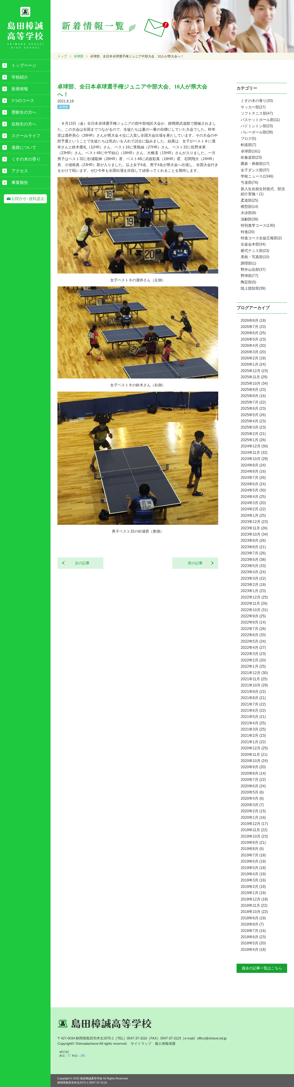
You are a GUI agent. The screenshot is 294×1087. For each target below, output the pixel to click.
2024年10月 (254, 459)
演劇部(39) (249, 219)
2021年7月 (253, 704)
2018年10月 (254, 912)
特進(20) (247, 232)
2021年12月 (254, 673)
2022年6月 (253, 635)
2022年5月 (253, 641)
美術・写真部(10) (255, 257)
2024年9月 (253, 465)
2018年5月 (253, 943)
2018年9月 (253, 918)
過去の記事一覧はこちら (262, 968)
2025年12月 (254, 371)
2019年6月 (253, 861)
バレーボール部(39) (257, 132)
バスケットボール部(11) (260, 120)
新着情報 (19, 89)
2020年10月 (254, 761)
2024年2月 (253, 509)
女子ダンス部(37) (255, 170)
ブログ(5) (248, 139)
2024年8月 (253, 471)
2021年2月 (253, 735)
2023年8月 (253, 547)
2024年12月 (254, 446)
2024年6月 (253, 484)
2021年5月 (253, 717)
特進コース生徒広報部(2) (261, 238)
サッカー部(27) (253, 107)
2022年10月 (254, 610)
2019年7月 (253, 855)
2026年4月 (253, 345)
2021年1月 (253, 742)
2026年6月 (253, 333)
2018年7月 (253, 931)
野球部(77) (249, 276)
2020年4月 (252, 798)
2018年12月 (254, 899)
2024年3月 (253, 503)
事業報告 (19, 182)
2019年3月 (253, 880)
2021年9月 (253, 692)
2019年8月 (252, 849)
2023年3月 (253, 578)
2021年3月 (253, 729)
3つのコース (22, 100)
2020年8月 (253, 773)
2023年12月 (254, 522)
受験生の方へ (23, 112)
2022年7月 (253, 629)
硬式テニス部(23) (255, 251)
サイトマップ (141, 1043)
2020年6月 (253, 786)
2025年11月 (254, 377)
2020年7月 (253, 780)
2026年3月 (253, 352)
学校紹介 (19, 77)
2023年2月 (253, 585)
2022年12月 (254, 597)
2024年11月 (254, 453)
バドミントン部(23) (257, 126)
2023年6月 (253, 560)
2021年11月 (254, 679)
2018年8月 (252, 924)
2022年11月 (254, 603)
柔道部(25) (249, 200)
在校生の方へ (23, 124)
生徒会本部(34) (253, 244)
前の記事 (197, 563)
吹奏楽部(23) (251, 157)
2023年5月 (253, 566)
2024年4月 (253, 497)
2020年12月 (254, 748)
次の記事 (80, 563)
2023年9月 (253, 540)
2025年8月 (253, 396)
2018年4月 (253, 949)
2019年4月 (253, 874)
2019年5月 (253, 868)
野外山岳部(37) (253, 269)
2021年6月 (253, 710)
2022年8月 (253, 622)
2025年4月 (253, 421)
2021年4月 (253, 723)
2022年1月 (253, 666)
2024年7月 (253, 478)
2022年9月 (253, 616)
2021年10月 (254, 685)
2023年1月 (253, 591)
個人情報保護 (165, 1043)
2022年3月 (253, 654)
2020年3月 (252, 805)
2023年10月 (254, 534)
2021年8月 (253, 698)
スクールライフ (25, 135)
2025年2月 (253, 434)
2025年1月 (253, 440)
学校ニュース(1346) (257, 176)
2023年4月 (253, 572)
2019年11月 (254, 830)
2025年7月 (253, 402)
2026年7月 (253, 327)
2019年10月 (254, 836)
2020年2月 (253, 811)
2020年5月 (252, 792)
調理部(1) (248, 263)
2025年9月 (253, 390)
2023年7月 (253, 553)
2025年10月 (254, 383)
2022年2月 (253, 660)
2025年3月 (253, 427)
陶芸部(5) (248, 282)
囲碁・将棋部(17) (255, 164)
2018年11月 (254, 905)
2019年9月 (253, 842)
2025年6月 (253, 408)
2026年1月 (253, 364)
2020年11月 (254, 755)
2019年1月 (253, 893)
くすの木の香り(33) (257, 101)
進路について (23, 147)
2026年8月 (253, 320)
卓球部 (78, 56)
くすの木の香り (25, 159)
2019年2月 (253, 887)
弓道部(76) (249, 182)
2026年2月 (253, 358)
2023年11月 (254, 528)
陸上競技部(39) (253, 288)
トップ (62, 56)
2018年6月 (253, 937)
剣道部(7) (248, 145)
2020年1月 (253, 817)
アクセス (19, 171)
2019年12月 (254, 824)
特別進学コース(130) (258, 225)
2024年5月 (253, 490)
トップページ (23, 65)
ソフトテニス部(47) (257, 113)
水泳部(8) (248, 213)
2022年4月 (253, 647)
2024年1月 (253, 515)
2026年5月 (253, 339)
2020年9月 (253, 767)
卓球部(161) (250, 151)
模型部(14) (249, 207)
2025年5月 (253, 415)
